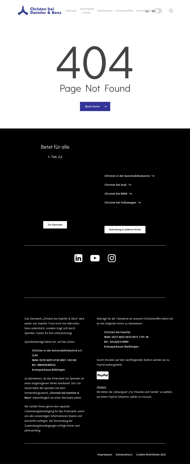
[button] (55, 224)
